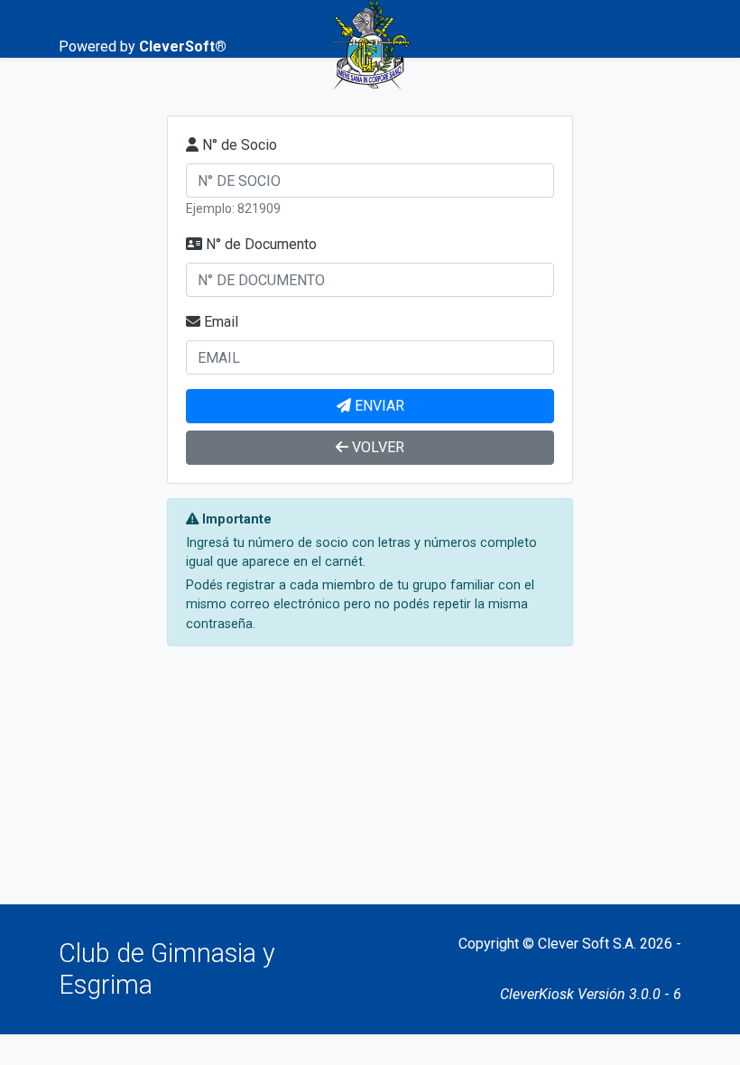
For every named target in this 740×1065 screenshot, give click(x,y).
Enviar (379, 405)
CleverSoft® (183, 46)
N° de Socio (239, 144)
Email (221, 321)
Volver (378, 447)
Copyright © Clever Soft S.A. (547, 943)
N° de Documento (261, 244)
